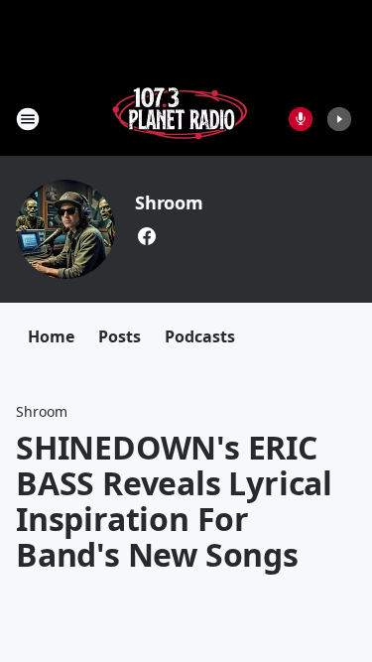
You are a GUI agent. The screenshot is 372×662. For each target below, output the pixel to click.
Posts (119, 336)
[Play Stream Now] (339, 119)
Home (51, 336)
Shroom (169, 202)
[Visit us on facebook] (147, 236)
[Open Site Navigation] (28, 119)
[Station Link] (179, 118)
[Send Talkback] (300, 119)
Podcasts (200, 336)
